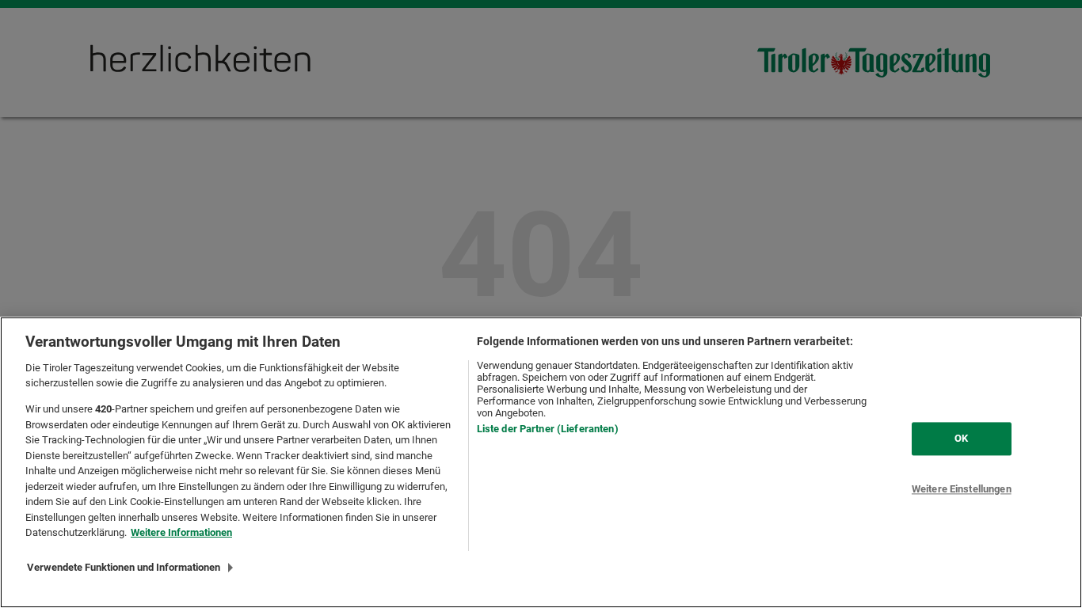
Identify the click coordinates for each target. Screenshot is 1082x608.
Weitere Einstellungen (962, 489)
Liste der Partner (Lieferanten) (548, 429)
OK (961, 438)
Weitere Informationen (181, 532)
